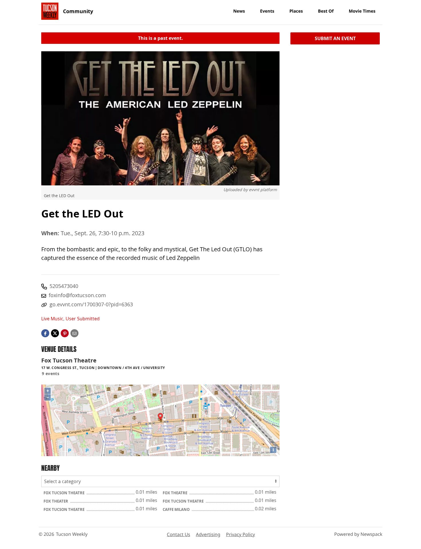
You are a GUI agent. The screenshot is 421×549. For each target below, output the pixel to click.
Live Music (52, 318)
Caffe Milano (176, 509)
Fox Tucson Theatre (64, 492)
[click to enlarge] (160, 118)
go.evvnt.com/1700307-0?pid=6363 (91, 304)
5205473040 (64, 286)
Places (296, 11)
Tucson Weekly (72, 534)
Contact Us (178, 534)
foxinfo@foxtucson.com (77, 295)
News (239, 11)
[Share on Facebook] (45, 333)
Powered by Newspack (358, 534)
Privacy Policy (240, 534)
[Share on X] (55, 333)
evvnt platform (263, 189)
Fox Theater (56, 501)
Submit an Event (335, 38)
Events (267, 11)
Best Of (326, 11)
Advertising (208, 534)
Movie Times (362, 11)
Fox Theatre (175, 492)
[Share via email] (74, 333)
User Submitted (83, 318)
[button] (65, 333)
